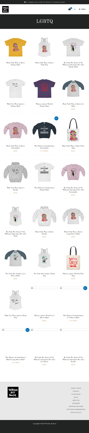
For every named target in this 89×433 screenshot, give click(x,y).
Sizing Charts (76, 388)
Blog (76, 397)
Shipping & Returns (76, 406)
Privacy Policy (76, 412)
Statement (76, 403)
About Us (76, 400)
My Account (76, 394)
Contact (76, 391)
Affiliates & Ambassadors (76, 409)
